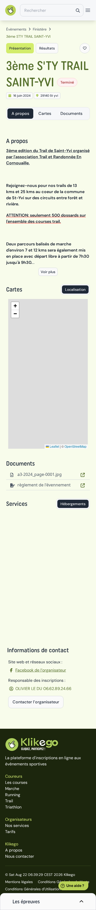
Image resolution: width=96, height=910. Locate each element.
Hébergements (73, 504)
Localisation (75, 289)
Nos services (17, 825)
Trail (9, 801)
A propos (20, 113)
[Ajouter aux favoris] (85, 48)
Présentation (20, 48)
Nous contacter (19, 856)
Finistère (40, 29)
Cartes (44, 113)
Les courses (16, 782)
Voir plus (48, 271)
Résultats (47, 48)
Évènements (16, 29)
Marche (12, 788)
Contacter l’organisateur (36, 702)
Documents (71, 113)
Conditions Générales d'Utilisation (32, 889)
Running (12, 794)
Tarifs (10, 831)
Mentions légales (19, 881)
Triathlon (13, 807)
